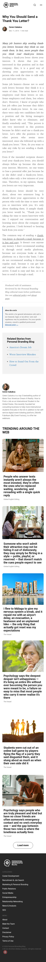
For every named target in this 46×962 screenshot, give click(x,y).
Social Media (7, 893)
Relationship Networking (12, 901)
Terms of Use (7, 941)
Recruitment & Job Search (13, 880)
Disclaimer (6, 932)
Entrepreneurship (9, 897)
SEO (4, 910)
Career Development (10, 876)
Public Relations (9, 889)
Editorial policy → (11, 325)
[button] (23, 845)
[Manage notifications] (5, 952)
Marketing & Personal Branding (15, 884)
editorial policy (20, 295)
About (4, 919)
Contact (5, 928)
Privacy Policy (8, 937)
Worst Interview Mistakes (22, 354)
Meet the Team (8, 924)
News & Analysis (9, 906)
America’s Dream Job (20, 347)
